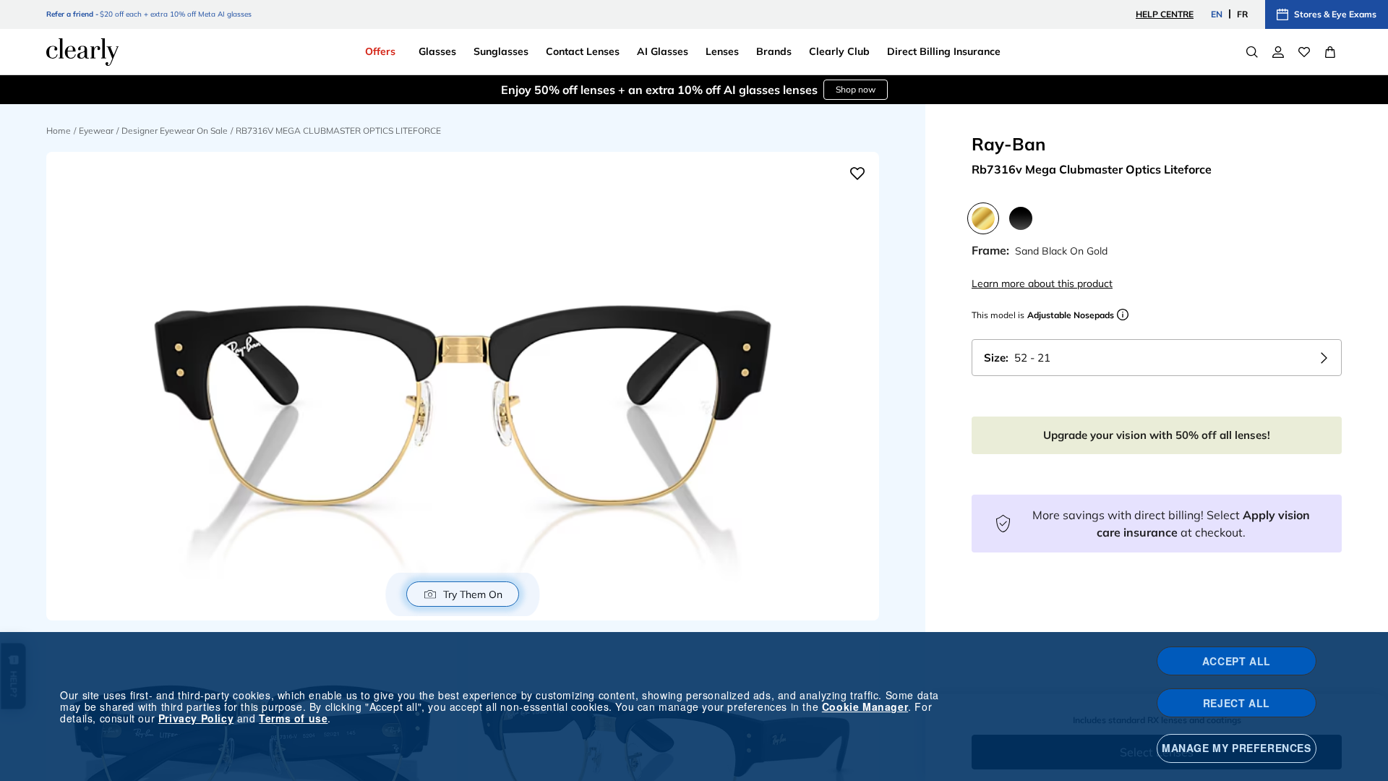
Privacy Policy (196, 718)
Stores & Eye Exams (1335, 14)
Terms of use (293, 718)
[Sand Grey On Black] (1020, 218)
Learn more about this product (1042, 283)
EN (1216, 14)
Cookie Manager (865, 706)
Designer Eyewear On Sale (174, 130)
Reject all (1236, 703)
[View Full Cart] (1330, 52)
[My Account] (1278, 52)
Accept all (1236, 661)
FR (1242, 14)
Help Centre (1165, 14)
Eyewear (96, 130)
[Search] (1252, 52)
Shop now (855, 89)
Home (58, 130)
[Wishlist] (1304, 52)
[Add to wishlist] (857, 173)
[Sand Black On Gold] (983, 218)
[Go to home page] (82, 52)
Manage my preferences (1236, 748)
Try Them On (472, 594)
